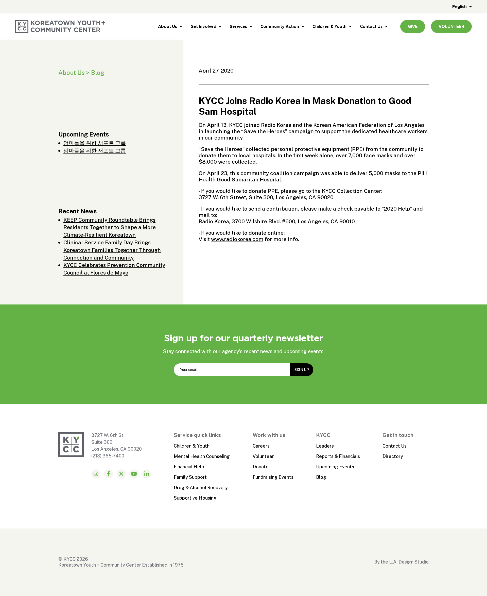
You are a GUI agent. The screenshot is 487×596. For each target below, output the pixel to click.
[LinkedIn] (146, 474)
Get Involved (203, 26)
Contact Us (371, 26)
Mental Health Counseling (202, 456)
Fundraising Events (273, 477)
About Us (167, 26)
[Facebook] (108, 474)
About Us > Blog (81, 72)
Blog (321, 477)
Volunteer (263, 456)
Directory (392, 456)
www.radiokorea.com (237, 239)
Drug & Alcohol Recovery (201, 487)
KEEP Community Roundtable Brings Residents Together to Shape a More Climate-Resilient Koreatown (109, 227)
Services (238, 26)
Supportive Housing (195, 498)
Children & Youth (329, 26)
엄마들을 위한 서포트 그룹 (94, 143)
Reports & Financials (338, 456)
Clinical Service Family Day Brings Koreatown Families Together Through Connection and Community (112, 250)
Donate (261, 466)
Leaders (325, 446)
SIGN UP (301, 370)
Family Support (190, 477)
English (459, 6)
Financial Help (189, 466)
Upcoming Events (335, 466)
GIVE (413, 26)
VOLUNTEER (451, 26)
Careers (261, 446)
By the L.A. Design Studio (401, 562)
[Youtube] (133, 474)
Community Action (279, 26)
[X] (121, 474)
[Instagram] (95, 474)
